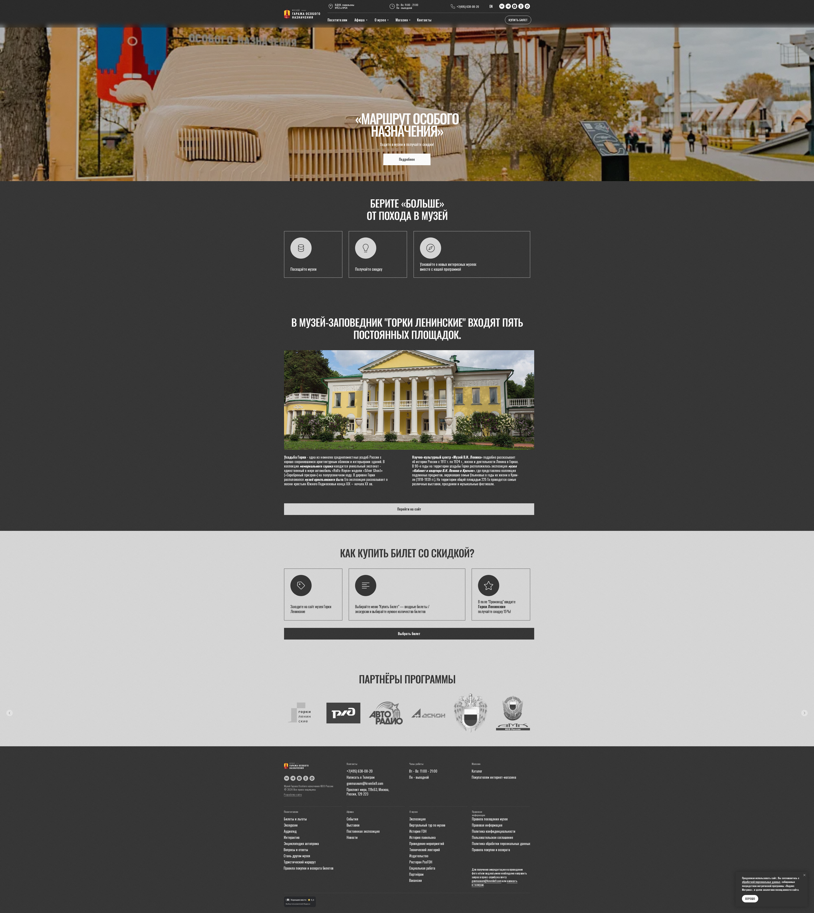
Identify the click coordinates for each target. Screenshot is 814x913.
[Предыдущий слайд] (9, 713)
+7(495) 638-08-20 (468, 6)
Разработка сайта (293, 794)
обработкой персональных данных (761, 882)
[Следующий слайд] (804, 713)
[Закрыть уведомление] (804, 875)
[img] (302, 14)
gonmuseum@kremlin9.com (486, 880)
